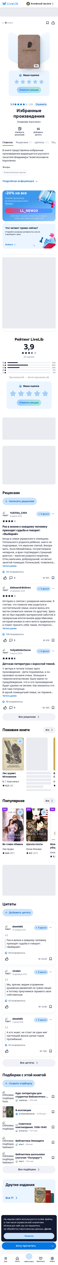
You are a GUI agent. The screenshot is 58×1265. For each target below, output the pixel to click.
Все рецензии (27, 716)
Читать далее (9, 566)
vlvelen (16, 971)
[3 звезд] (29, 81)
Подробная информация (18, 181)
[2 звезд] (22, 81)
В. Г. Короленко (10, 781)
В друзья (45, 514)
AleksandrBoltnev (20, 587)
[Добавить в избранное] (47, 23)
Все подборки (27, 1169)
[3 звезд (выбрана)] (21, 104)
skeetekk (17, 926)
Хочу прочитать (26, 1245)
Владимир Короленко (29, 121)
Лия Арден (8, 849)
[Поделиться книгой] (53, 23)
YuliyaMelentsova (20, 650)
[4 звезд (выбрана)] (24, 104)
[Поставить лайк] (4, 578)
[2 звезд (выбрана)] (18, 104)
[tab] (7, 143)
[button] (29, 52)
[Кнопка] (20, 741)
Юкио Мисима (34, 849)
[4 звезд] (35, 81)
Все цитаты (27, 1062)
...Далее (47, 1229)
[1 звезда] (16, 81)
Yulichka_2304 (18, 512)
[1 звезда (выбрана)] (15, 104)
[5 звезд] (41, 81)
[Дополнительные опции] (52, 1246)
